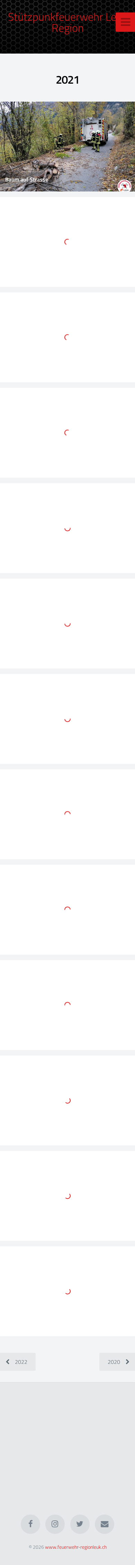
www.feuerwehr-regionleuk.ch (76, 1547)
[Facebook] (30, 1524)
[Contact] (104, 1524)
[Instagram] (55, 1524)
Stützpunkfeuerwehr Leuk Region (67, 22)
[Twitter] (80, 1524)
